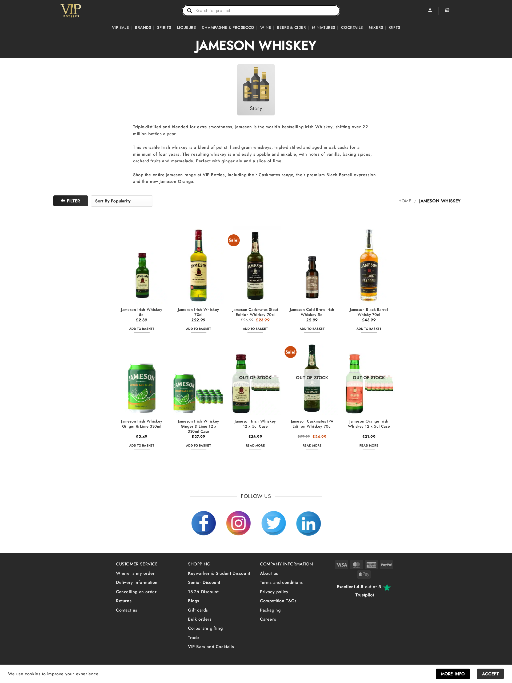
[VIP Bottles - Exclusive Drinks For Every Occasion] (82, 11)
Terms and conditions (281, 582)
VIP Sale (120, 27)
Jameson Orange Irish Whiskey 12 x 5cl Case (369, 424)
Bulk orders (200, 619)
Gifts (394, 27)
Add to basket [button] (141, 329)
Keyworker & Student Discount (219, 573)
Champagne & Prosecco (228, 27)
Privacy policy (274, 592)
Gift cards (198, 610)
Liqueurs (186, 27)
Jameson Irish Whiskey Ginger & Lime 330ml (141, 424)
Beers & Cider (291, 27)
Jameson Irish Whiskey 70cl (198, 312)
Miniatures (323, 27)
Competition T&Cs (278, 601)
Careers (268, 619)
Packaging (270, 610)
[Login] (430, 10)
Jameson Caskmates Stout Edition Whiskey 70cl (255, 312)
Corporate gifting (205, 628)
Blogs (193, 601)
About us (269, 573)
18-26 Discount (203, 592)
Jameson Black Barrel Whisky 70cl (369, 312)
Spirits (164, 27)
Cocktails (352, 27)
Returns (123, 601)
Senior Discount (204, 582)
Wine (265, 27)
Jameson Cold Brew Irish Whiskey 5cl (312, 312)
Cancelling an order (136, 592)
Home (404, 201)
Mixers (376, 27)
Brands (143, 27)
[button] (447, 10)
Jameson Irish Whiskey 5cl (141, 312)
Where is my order (135, 573)
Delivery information (137, 582)
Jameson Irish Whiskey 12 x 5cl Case (255, 424)
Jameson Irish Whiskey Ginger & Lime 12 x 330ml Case (198, 426)
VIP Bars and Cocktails (211, 647)
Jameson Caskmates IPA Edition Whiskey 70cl (312, 424)
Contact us (126, 610)
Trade (193, 637)
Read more (255, 445)
